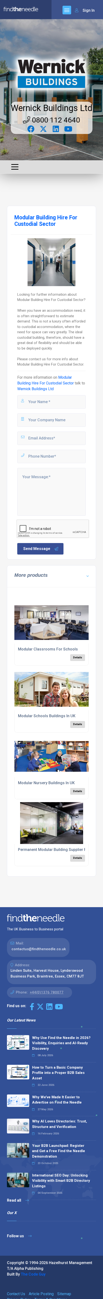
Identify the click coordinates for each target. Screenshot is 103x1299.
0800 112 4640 (55, 120)
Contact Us (16, 1294)
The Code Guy (33, 1274)
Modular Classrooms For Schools (48, 649)
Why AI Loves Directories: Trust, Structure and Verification (59, 1124)
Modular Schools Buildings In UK (46, 716)
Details (77, 657)
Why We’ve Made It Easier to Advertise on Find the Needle (57, 1100)
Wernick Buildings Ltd (51, 108)
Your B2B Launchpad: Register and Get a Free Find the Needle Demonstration (58, 1151)
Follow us (16, 1236)
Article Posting (41, 1294)
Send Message (36, 548)
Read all (14, 1200)
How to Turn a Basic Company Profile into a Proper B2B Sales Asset (58, 1072)
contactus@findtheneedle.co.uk (38, 949)
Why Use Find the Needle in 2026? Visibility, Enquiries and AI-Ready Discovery (61, 1043)
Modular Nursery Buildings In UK (46, 783)
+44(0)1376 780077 (46, 992)
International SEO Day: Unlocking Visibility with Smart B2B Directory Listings (61, 1180)
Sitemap (64, 1294)
